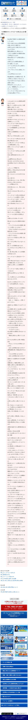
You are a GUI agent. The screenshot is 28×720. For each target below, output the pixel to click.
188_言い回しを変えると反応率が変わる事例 (12, 580)
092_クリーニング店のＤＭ (7, 576)
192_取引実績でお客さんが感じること (10, 592)
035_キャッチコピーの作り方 (8, 572)
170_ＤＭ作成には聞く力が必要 (8, 578)
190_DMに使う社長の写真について (9, 587)
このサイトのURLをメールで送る (11, 705)
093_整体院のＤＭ (5, 574)
